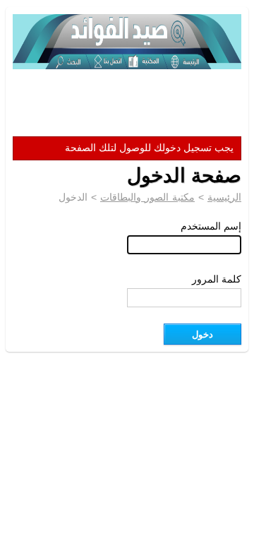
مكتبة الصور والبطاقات (147, 197)
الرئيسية (224, 197)
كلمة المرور (216, 279)
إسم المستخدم (211, 226)
